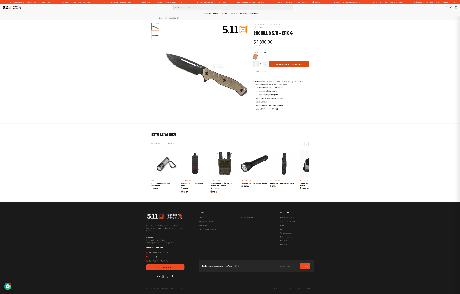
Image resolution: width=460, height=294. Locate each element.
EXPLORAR (205, 13)
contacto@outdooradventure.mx (161, 257)
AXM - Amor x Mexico (287, 221)
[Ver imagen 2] (155, 35)
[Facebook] (172, 276)
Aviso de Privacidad (246, 218)
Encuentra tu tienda (166, 267)
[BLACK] (187, 192)
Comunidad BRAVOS (287, 218)
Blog (281, 229)
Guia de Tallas (203, 225)
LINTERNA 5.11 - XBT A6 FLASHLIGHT (254, 183)
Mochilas (243, 13)
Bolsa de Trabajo (286, 237)
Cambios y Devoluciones (207, 229)
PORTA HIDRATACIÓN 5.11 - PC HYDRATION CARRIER (222, 184)
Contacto (283, 245)
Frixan (282, 225)
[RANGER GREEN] (182, 192)
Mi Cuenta (283, 241)
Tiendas (201, 218)
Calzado (234, 13)
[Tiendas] (451, 7)
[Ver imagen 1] (155, 26)
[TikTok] (167, 276)
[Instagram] (163, 276)
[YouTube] (158, 276)
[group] (207, 66)
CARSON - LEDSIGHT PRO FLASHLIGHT (160, 184)
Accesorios (254, 13)
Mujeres (225, 13)
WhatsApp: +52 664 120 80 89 (160, 253)
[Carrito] (456, 7)
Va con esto (156, 143)
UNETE (305, 266)
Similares (171, 143)
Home (161, 18)
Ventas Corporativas (287, 233)
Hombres (216, 13)
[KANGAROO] (255, 57)
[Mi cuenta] (446, 7)
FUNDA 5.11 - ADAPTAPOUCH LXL (282, 183)
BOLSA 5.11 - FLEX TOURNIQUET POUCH (193, 184)
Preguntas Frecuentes (206, 221)
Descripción (261, 71)
